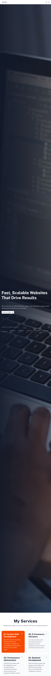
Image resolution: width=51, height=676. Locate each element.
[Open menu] (49, 2)
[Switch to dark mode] (46, 2)
